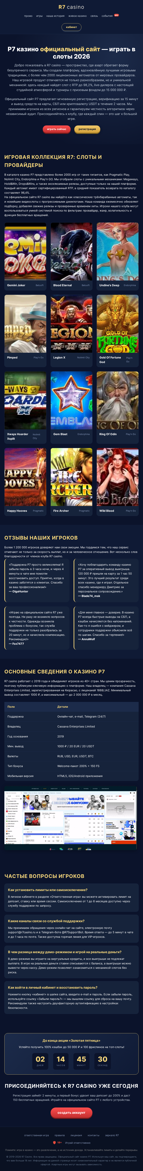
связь (94, 15)
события (110, 15)
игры (39, 15)
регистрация (87, 129)
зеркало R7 (112, 1135)
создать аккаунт (71, 1112)
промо (28, 15)
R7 (71, 7)
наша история (55, 15)
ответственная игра (36, 1135)
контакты (93, 1135)
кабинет (71, 27)
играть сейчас (56, 129)
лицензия (76, 1135)
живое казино (77, 15)
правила (60, 1135)
